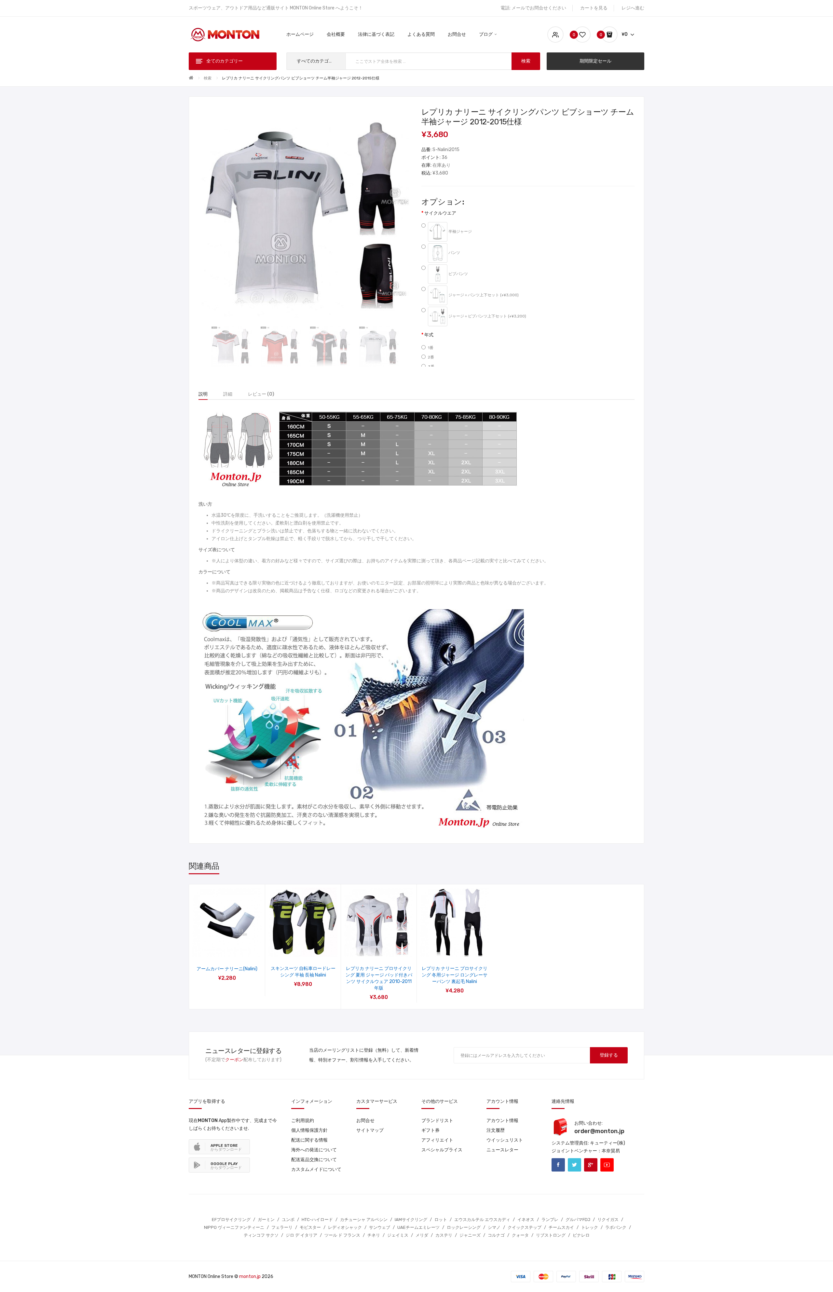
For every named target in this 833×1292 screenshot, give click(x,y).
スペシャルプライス (441, 1150)
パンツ (453, 253)
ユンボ (288, 1219)
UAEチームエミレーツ (418, 1227)
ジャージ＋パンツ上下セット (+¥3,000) (483, 295)
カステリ (443, 1235)
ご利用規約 (302, 1120)
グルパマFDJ (578, 1219)
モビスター (310, 1227)
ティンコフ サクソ (261, 1235)
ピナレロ (581, 1235)
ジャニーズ (470, 1235)
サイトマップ (370, 1130)
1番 (430, 347)
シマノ (494, 1227)
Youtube (607, 1165)
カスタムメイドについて (316, 1169)
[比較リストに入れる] (236, 949)
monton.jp (250, 1276)
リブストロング (551, 1235)
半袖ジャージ (459, 232)
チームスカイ (561, 1227)
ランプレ (549, 1219)
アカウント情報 (502, 1120)
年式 (428, 335)
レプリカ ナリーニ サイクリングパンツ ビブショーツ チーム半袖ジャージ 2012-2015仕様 (300, 78)
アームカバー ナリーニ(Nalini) (227, 969)
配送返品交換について (314, 1159)
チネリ (373, 1235)
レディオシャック (345, 1227)
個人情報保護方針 (309, 1130)
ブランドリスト (437, 1120)
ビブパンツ (457, 274)
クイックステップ (524, 1227)
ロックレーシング (464, 1227)
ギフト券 (430, 1130)
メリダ (422, 1235)
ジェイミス (397, 1235)
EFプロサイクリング (231, 1219)
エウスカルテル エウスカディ (482, 1219)
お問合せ (365, 1120)
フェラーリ (282, 1227)
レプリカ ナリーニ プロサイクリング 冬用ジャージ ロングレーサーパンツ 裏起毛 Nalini (454, 975)
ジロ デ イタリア (301, 1235)
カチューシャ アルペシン (364, 1219)
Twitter (574, 1165)
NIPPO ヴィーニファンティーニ (234, 1227)
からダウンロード (226, 1147)
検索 (208, 78)
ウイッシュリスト (504, 1140)
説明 (203, 394)
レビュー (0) (261, 394)
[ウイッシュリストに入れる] (218, 949)
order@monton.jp (599, 1131)
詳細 (227, 394)
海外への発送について (314, 1150)
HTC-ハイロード (317, 1219)
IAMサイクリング (411, 1219)
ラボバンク (615, 1227)
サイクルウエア (440, 213)
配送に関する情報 (309, 1140)
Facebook (558, 1165)
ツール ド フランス (342, 1235)
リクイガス (608, 1219)
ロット (440, 1219)
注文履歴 (495, 1130)
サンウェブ (379, 1227)
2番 (431, 357)
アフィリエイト (437, 1140)
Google (590, 1165)
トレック (589, 1227)
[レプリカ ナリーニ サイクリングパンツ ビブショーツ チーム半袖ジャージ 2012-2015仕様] (231, 346)
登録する (609, 1055)
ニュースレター (502, 1150)
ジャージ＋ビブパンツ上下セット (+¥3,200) (486, 316)
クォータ (520, 1235)
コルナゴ (496, 1235)
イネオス (525, 1219)
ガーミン (266, 1219)
